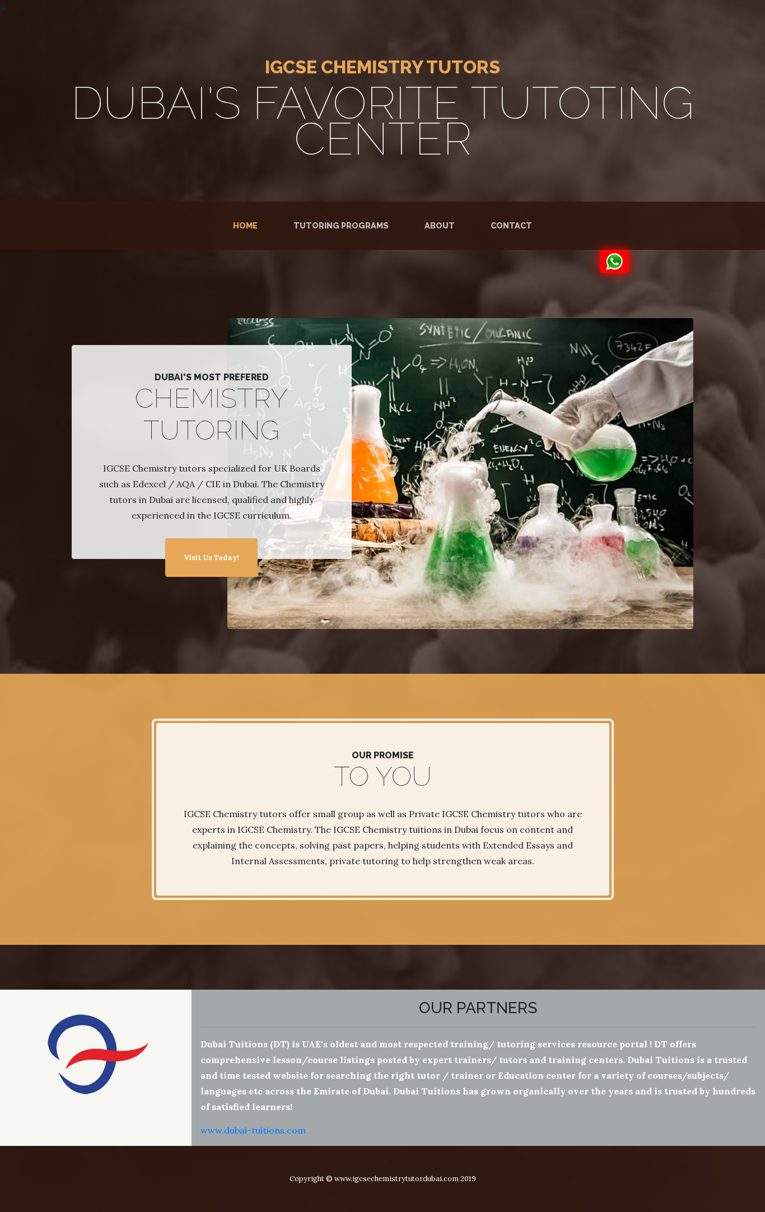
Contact (511, 225)
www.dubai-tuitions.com (253, 1130)
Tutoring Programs (341, 225)
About (440, 225)
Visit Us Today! (211, 557)
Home (247, 225)
